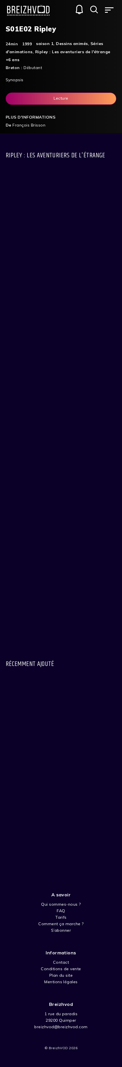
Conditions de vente (61, 968)
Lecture (61, 98)
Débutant (33, 67)
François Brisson (28, 125)
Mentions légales (61, 981)
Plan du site (61, 975)
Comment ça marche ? (60, 923)
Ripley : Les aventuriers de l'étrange (72, 51)
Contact (61, 962)
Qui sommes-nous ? (61, 904)
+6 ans (13, 59)
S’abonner (61, 930)
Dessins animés (72, 43)
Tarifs (61, 917)
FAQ (61, 910)
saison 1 (44, 43)
